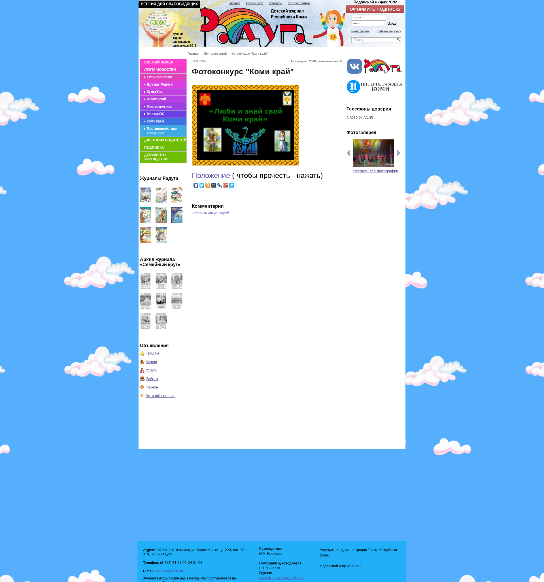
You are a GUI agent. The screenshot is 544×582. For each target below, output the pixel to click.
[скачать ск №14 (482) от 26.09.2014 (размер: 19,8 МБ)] (176, 287)
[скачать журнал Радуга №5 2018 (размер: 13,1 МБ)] (161, 241)
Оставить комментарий (210, 213)
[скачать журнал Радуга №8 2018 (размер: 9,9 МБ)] (161, 221)
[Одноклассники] (208, 185)
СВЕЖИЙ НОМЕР (158, 62)
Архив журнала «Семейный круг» (160, 262)
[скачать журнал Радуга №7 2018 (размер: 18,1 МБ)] (176, 221)
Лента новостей (215, 53)
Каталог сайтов (299, 3)
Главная (234, 3)
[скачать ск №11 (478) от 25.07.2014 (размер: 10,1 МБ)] (176, 307)
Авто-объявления (160, 396)
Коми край (155, 121)
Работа (152, 379)
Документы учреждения (156, 157)
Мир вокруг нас (159, 107)
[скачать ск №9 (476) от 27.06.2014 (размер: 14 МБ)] (161, 328)
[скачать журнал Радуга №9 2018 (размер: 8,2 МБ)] (145, 221)
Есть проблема (159, 77)
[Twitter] (202, 185)
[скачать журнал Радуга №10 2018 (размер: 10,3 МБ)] (176, 201)
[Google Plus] (226, 185)
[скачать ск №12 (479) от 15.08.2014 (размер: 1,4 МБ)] (161, 307)
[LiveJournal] (220, 185)
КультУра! (155, 92)
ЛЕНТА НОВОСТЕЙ (160, 70)
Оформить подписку (375, 9)
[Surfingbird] (232, 185)
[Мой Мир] (214, 185)
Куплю (151, 362)
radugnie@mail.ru (169, 571)
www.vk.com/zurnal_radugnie (282, 578)
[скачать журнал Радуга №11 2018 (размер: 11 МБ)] (161, 201)
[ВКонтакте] (196, 185)
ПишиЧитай (156, 99)
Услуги (151, 370)
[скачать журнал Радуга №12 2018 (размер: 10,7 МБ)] (145, 201)
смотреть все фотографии (375, 171)
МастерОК (155, 114)
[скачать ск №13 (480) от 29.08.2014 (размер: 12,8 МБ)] (145, 307)
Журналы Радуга (159, 178)
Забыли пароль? (389, 31)
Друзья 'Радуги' (160, 84)
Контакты (275, 3)
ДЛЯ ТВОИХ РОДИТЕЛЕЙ (165, 140)
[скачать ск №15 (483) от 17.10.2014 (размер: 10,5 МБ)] (161, 287)
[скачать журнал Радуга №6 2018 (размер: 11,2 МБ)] (145, 241)
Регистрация (360, 31)
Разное (152, 387)
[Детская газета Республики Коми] (245, 26)
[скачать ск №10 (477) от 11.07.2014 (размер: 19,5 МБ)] (145, 328)
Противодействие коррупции (162, 131)
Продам (152, 353)
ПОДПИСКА (154, 148)
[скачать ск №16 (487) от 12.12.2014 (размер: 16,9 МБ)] (145, 287)
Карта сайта (254, 3)
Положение (212, 175)
